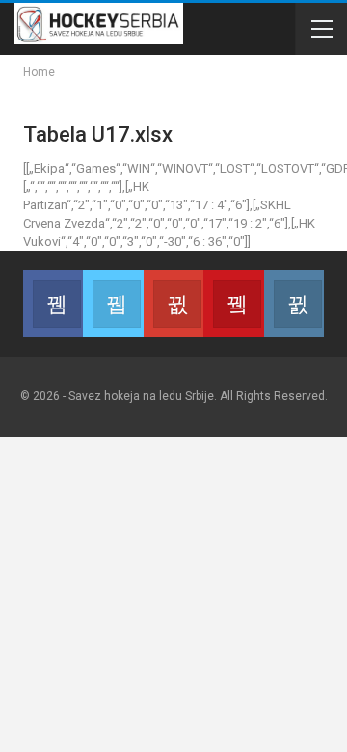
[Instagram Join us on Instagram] (294, 304)
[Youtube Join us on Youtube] (233, 304)
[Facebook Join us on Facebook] (53, 304)
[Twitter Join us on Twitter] (113, 304)
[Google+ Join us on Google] (173, 304)
